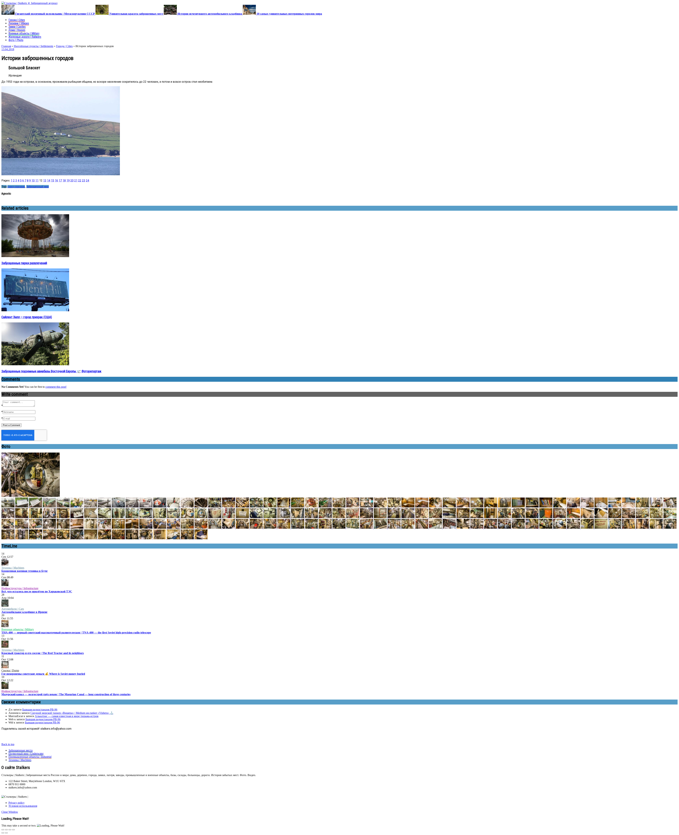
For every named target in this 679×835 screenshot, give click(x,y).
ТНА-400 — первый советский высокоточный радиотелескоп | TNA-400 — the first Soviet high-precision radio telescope (76, 632)
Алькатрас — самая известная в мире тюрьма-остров (66, 716)
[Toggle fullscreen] (9, 829)
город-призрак (16, 186)
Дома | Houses (16, 30)
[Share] (6, 829)
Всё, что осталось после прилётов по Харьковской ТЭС (36, 591)
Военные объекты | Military (23, 33)
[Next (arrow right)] (6, 832)
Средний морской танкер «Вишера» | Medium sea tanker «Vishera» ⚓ (71, 712)
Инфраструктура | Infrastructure (19, 588)
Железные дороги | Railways (24, 36)
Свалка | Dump (10, 670)
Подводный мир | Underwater (25, 753)
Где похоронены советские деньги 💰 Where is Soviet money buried (43, 673)
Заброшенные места (20, 750)
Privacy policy (16, 802)
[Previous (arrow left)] (2, 832)
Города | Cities (16, 20)
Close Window (9, 811)
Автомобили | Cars (12, 608)
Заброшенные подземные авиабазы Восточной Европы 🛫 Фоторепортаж (51, 371)
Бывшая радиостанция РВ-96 (39, 709)
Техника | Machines (12, 567)
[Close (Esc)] (2, 829)
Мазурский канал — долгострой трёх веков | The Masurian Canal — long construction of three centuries (65, 694)
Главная (6, 46)
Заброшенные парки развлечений (24, 263)
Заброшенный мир (37, 186)
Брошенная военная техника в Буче (24, 570)
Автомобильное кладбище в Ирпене (24, 612)
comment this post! (55, 386)
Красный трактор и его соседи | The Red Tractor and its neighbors (42, 653)
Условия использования (22, 805)
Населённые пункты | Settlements (33, 46)
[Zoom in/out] (13, 829)
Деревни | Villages (18, 23)
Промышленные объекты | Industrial (29, 756)
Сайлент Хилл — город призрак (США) (26, 317)
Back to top (7, 744)
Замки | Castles (17, 26)
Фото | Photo (15, 40)
